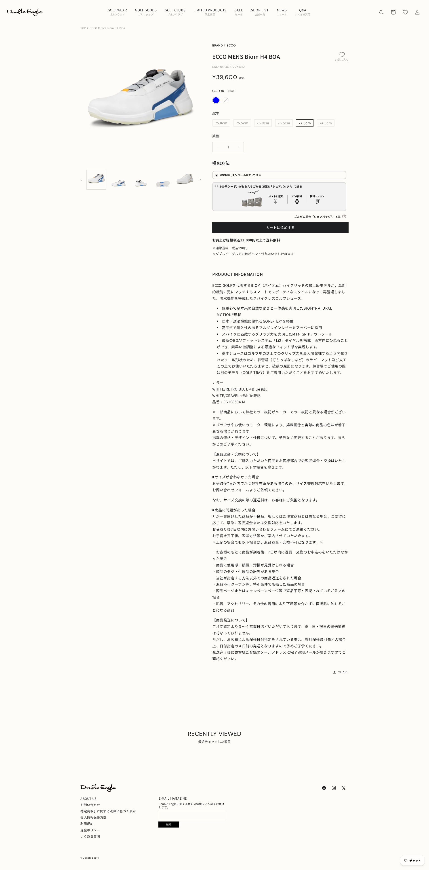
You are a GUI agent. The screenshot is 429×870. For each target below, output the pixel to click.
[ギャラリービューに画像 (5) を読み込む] (185, 180)
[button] (117, 12)
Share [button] (343, 672)
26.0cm (264, 123)
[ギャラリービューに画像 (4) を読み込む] (163, 180)
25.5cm (243, 123)
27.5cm (305, 122)
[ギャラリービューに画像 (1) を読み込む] (96, 180)
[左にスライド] (82, 180)
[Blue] (216, 100)
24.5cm (327, 123)
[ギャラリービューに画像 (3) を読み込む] (141, 180)
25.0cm (222, 123)
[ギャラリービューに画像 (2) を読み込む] (118, 180)
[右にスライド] (198, 180)
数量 (215, 135)
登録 (168, 824)
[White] (226, 100)
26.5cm (285, 123)
